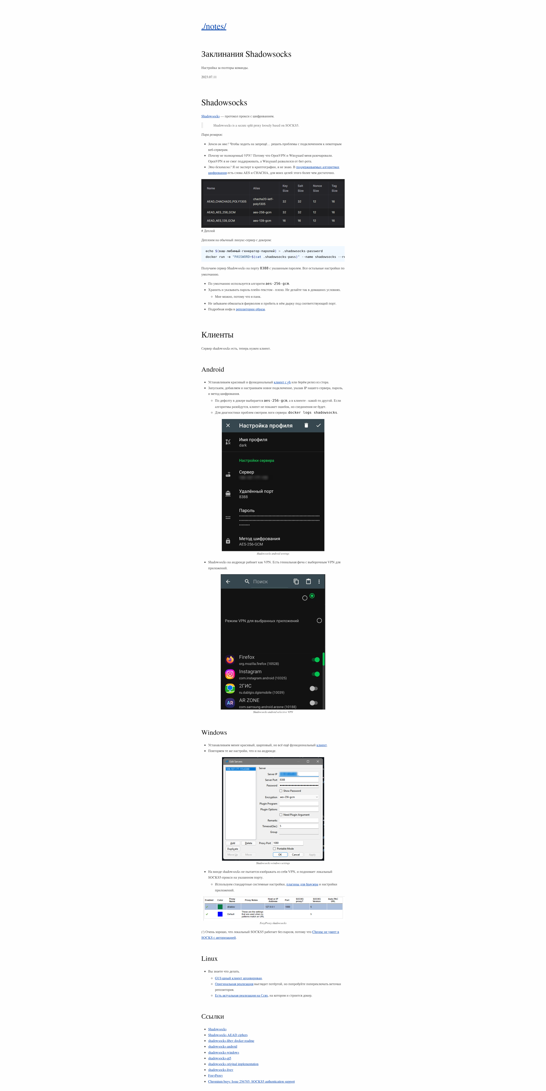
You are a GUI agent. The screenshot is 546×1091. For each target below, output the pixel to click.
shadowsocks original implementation (233, 1064)
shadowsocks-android (222, 1046)
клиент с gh (282, 382)
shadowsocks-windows (223, 1052)
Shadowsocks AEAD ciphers (228, 1035)
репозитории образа (250, 309)
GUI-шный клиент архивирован (238, 978)
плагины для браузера (302, 884)
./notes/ (213, 25)
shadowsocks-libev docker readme (231, 1040)
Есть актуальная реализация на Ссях (241, 995)
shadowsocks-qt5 (219, 1058)
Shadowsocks (210, 116)
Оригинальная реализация (234, 983)
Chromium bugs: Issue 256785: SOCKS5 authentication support (251, 1081)
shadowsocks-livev (220, 1069)
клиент (322, 745)
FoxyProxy (215, 1075)
